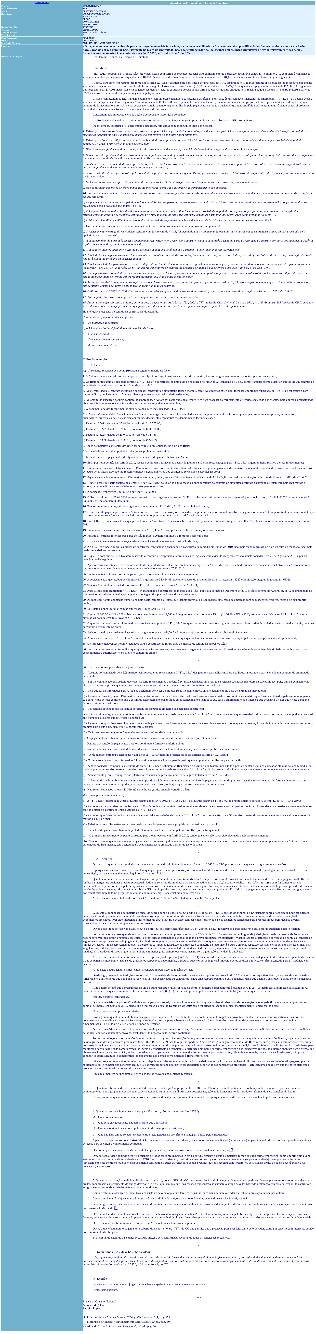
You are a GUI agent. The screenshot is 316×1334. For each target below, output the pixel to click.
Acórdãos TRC (42, 2)
